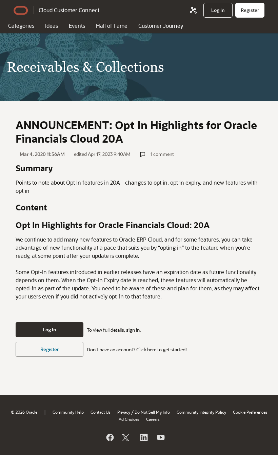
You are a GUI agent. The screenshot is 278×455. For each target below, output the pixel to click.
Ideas (51, 25)
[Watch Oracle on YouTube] (160, 437)
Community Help (68, 412)
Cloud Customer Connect (69, 10)
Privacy (123, 412)
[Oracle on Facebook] (109, 437)
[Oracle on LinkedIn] (143, 437)
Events (77, 25)
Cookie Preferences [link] (250, 412)
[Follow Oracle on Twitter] (126, 437)
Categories (21, 25)
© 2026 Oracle (24, 412)
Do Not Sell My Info (152, 412)
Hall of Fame (111, 25)
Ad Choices (129, 419)
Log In (49, 329)
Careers (153, 419)
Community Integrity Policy (201, 412)
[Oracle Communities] (193, 10)
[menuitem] (218, 10)
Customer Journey (160, 25)
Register (49, 349)
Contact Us (101, 412)
